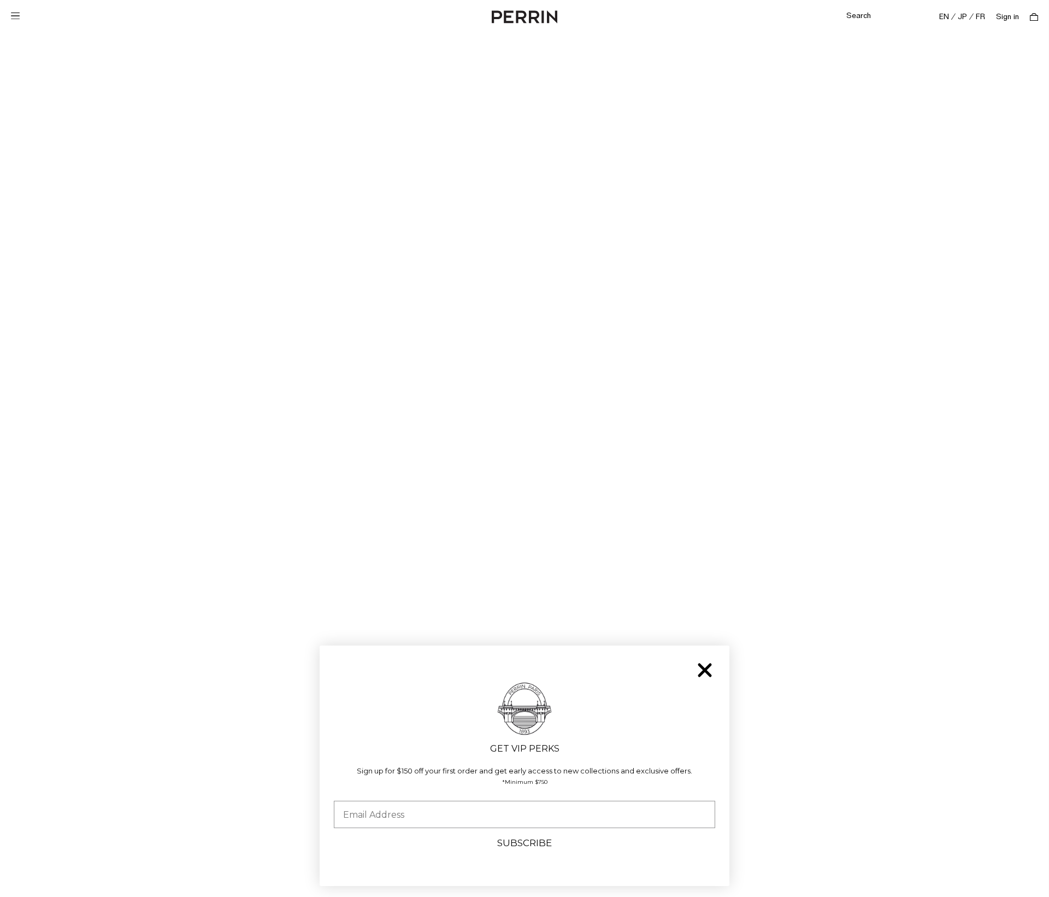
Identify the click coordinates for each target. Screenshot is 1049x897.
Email (346, 792)
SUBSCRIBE (524, 842)
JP (962, 17)
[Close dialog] (704, 670)
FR (980, 17)
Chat (1017, 878)
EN (944, 17)
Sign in (1007, 17)
